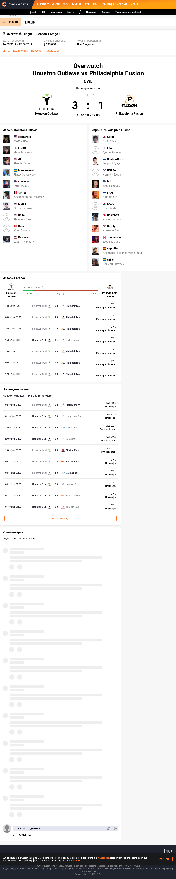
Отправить (115, 828)
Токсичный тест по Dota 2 (128, 12)
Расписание (20, 51)
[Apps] (31, 13)
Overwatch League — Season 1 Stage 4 (33, 34)
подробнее (103, 857)
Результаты (52, 51)
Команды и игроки (114, 4)
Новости (36, 51)
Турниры (91, 4)
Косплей (106, 12)
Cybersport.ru (81, 874)
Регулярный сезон (88, 88)
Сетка (6, 51)
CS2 (43, 12)
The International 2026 (52, 4)
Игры (134, 4)
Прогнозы (91, 12)
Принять (165, 859)
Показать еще (60, 518)
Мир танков (56, 12)
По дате (7, 539)
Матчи (76, 4)
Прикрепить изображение (108, 828)
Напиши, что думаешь (28, 828)
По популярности (25, 539)
